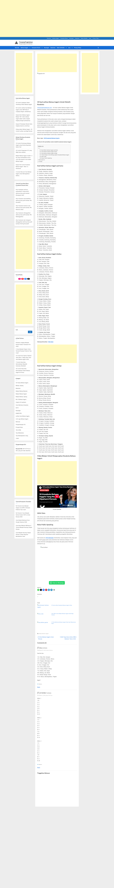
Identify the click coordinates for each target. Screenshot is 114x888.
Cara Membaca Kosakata (22, 405)
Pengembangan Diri (21, 424)
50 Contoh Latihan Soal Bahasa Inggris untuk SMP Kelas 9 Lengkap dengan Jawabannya (23, 109)
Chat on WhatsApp (58, 583)
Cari (17, 329)
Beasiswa (77, 38)
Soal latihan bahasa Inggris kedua (49, 151)
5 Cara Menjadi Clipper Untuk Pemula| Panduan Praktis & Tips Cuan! (24, 351)
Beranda (49, 38)
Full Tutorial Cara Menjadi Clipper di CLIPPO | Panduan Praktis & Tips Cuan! (23, 507)
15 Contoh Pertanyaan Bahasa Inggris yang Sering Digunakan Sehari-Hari (23, 145)
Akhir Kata (43, 156)
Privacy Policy (96, 38)
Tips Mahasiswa (20, 433)
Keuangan (71, 38)
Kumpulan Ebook (64, 38)
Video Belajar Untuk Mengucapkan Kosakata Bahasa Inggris (55, 154)
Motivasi (18, 421)
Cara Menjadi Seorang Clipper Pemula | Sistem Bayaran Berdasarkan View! (23, 534)
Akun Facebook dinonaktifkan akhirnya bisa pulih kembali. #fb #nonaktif (24, 200)
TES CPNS (18, 430)
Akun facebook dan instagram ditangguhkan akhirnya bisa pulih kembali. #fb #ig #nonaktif (24, 221)
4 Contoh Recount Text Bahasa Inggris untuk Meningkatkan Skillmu (23, 173)
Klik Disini (50, 341)
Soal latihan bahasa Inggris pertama (49, 150)
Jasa (90, 38)
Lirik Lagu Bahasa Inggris (22, 419)
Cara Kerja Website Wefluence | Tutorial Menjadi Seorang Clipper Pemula (24, 527)
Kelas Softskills (84, 38)
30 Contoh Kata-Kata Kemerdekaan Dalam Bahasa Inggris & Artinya (23, 370)
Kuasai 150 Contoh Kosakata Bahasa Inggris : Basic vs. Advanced (23, 166)
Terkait (40, 161)
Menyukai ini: (42, 159)
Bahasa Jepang (19, 385)
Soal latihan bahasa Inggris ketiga (49, 153)
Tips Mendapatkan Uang (22, 435)
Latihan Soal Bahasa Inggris (22, 416)
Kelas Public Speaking (46, 158)
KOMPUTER (19, 413)
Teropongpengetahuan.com (44, 107)
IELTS (17, 407)
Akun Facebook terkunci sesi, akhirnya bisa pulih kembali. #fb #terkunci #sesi (24, 207)
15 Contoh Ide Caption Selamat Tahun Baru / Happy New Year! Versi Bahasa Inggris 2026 (23, 357)
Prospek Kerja (19, 427)
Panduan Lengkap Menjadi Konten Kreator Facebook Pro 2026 (23, 344)
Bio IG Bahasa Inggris (21, 399)
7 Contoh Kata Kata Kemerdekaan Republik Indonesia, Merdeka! (21, 364)
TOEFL (17, 438)
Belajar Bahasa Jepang (21, 396)
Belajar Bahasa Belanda (21, 391)
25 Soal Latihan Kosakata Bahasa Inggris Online (61, 605)
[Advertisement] (39, 9)
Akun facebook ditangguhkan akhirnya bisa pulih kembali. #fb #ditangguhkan (24, 214)
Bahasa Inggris (55, 38)
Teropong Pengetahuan (26, 42)
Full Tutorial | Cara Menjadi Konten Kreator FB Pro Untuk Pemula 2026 (23, 514)
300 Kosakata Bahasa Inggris (51, 138)
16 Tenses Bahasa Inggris (22, 382)
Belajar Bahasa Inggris (43, 633)
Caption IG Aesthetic (21, 402)
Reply (38, 687)
